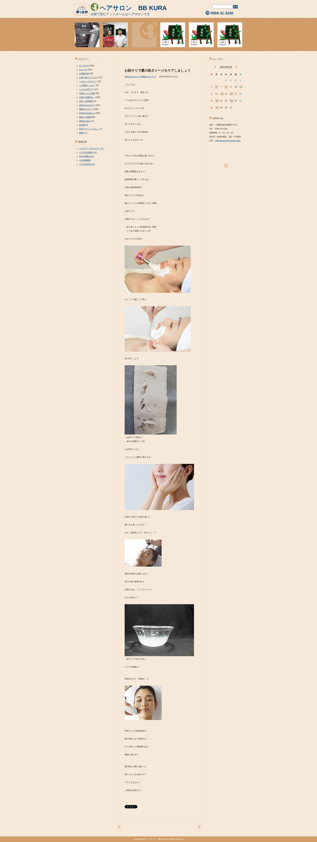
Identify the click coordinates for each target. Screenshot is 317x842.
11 (241, 87)
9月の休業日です (86, 156)
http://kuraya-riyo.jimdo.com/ (227, 141)
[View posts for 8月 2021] (215, 67)
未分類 (82, 125)
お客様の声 (84, 73)
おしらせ (83, 69)
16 (231, 94)
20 (217, 101)
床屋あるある (85, 121)
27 (217, 108)
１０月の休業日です (88, 152)
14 (222, 94)
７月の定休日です (87, 164)
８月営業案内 (85, 160)
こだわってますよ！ (88, 81)
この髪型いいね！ (87, 85)
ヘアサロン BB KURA (133, 7)
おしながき (84, 65)
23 (231, 101)
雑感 (81, 133)
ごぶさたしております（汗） (92, 148)
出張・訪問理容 (86, 101)
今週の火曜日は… (87, 97)
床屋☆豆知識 (85, 117)
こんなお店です (86, 89)
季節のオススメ (148, 77)
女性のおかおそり (133, 77)
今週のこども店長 (87, 93)
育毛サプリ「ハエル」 (89, 129)
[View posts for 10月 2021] (237, 67)
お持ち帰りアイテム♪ (88, 77)
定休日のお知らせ (87, 113)
